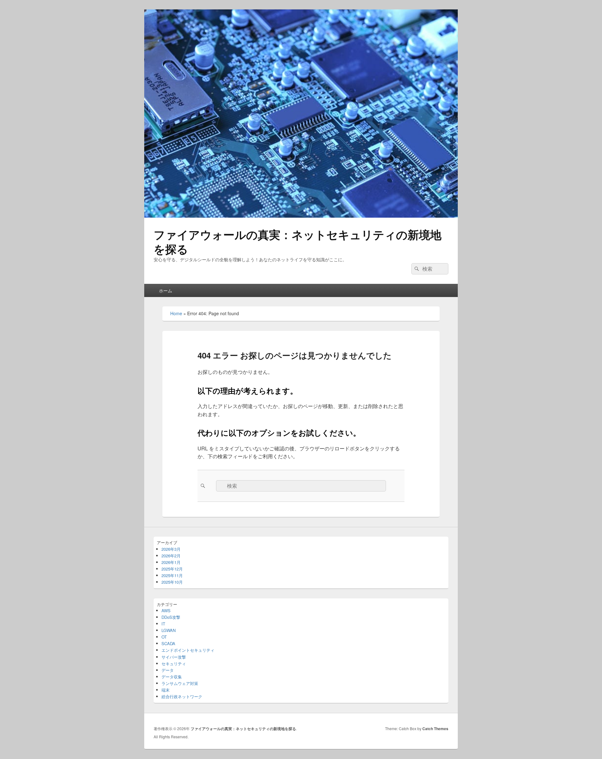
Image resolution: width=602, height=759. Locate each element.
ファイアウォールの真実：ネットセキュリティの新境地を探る (297, 241)
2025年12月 (172, 569)
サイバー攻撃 (173, 657)
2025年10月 (172, 582)
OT (164, 637)
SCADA (168, 643)
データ (167, 670)
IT (163, 624)
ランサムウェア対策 (179, 683)
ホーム (165, 290)
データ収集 (171, 677)
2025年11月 (172, 575)
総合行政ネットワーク (181, 696)
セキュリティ (173, 663)
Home (176, 313)
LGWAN (168, 630)
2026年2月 (171, 556)
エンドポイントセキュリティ (187, 650)
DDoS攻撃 (170, 617)
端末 (165, 690)
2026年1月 (171, 562)
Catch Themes (435, 728)
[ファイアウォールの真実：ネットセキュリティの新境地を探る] (301, 215)
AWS (166, 610)
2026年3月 (171, 549)
